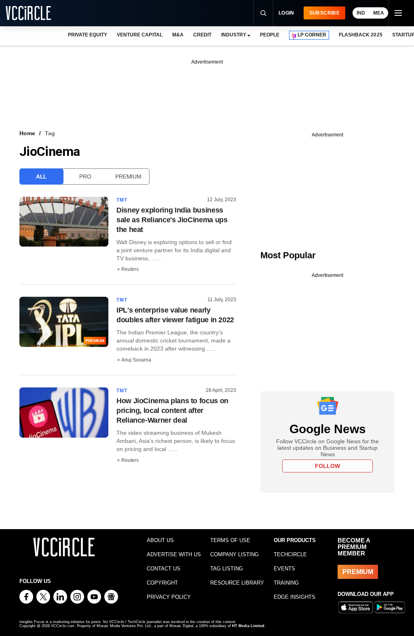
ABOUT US (160, 540)
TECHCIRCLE (290, 554)
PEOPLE (269, 34)
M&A (178, 34)
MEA (378, 13)
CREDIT (202, 34)
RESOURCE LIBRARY (237, 583)
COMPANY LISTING (234, 554)
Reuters (130, 269)
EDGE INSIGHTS (294, 597)
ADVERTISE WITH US (174, 554)
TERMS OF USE (230, 540)
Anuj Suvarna (136, 360)
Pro (85, 176)
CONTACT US (163, 569)
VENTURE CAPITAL (139, 34)
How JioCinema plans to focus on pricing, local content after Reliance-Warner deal (172, 410)
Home (27, 133)
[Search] (263, 13)
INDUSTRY (233, 34)
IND (361, 13)
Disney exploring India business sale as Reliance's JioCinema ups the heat (171, 220)
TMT (122, 200)
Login (286, 13)
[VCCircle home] (28, 13)
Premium (128, 176)
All (41, 176)
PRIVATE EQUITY (87, 34)
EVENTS (284, 569)
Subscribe (324, 13)
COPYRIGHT (162, 583)
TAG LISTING (226, 569)
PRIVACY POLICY (169, 597)
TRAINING (286, 583)
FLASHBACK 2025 (360, 34)
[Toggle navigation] (398, 13)
